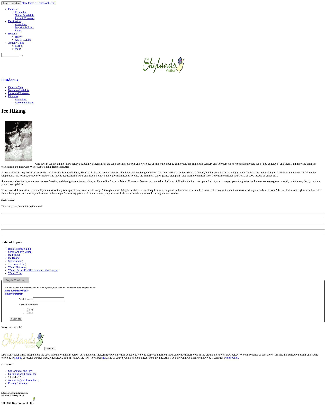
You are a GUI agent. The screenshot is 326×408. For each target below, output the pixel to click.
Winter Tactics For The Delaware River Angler (33, 270)
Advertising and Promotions (23, 380)
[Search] (21, 55)
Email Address (26, 299)
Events (18, 45)
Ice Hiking (14, 257)
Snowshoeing (15, 261)
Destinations (14, 21)
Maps (18, 48)
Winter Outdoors (17, 267)
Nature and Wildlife (18, 90)
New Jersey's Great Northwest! (38, 3)
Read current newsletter (17, 291)
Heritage (12, 33)
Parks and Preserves (19, 93)
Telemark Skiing (17, 264)
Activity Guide (16, 42)
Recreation (20, 12)
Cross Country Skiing (19, 251)
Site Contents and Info (20, 370)
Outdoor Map (15, 87)
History (19, 36)
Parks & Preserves (24, 18)
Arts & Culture (23, 39)
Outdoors (13, 9)
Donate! (49, 348)
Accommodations (24, 102)
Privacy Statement (14, 294)
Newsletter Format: (28, 305)
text (31, 313)
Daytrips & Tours (24, 27)
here (104, 357)
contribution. (232, 357)
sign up (18, 357)
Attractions (21, 24)
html (31, 310)
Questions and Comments (22, 373)
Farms (18, 30)
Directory (13, 96)
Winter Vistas (15, 273)
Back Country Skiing (19, 248)
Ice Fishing (14, 254)
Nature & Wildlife (24, 15)
